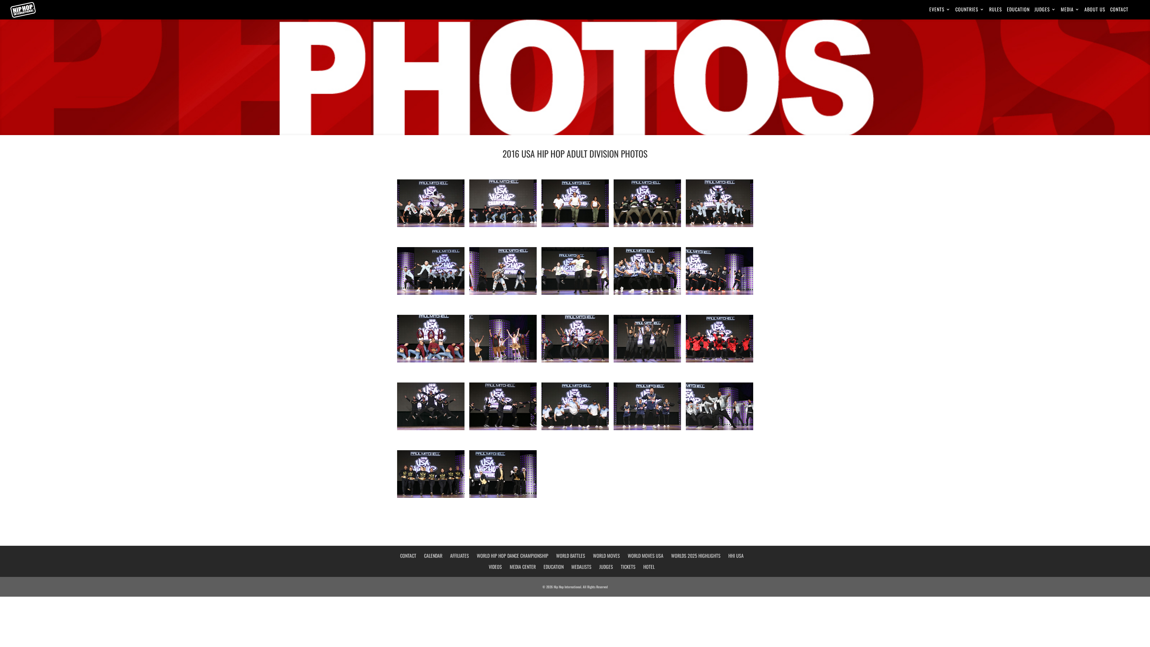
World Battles (570, 555)
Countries (966, 10)
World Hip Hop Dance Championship (512, 555)
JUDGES (606, 566)
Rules (995, 10)
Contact (1119, 10)
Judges (1042, 10)
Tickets (628, 566)
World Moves (606, 555)
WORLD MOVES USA (645, 555)
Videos (495, 566)
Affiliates (459, 555)
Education (1018, 10)
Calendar (433, 555)
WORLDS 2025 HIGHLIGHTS (696, 555)
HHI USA (736, 555)
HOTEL (649, 566)
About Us (1094, 10)
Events (937, 10)
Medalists (581, 566)
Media (1067, 10)
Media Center (523, 566)
